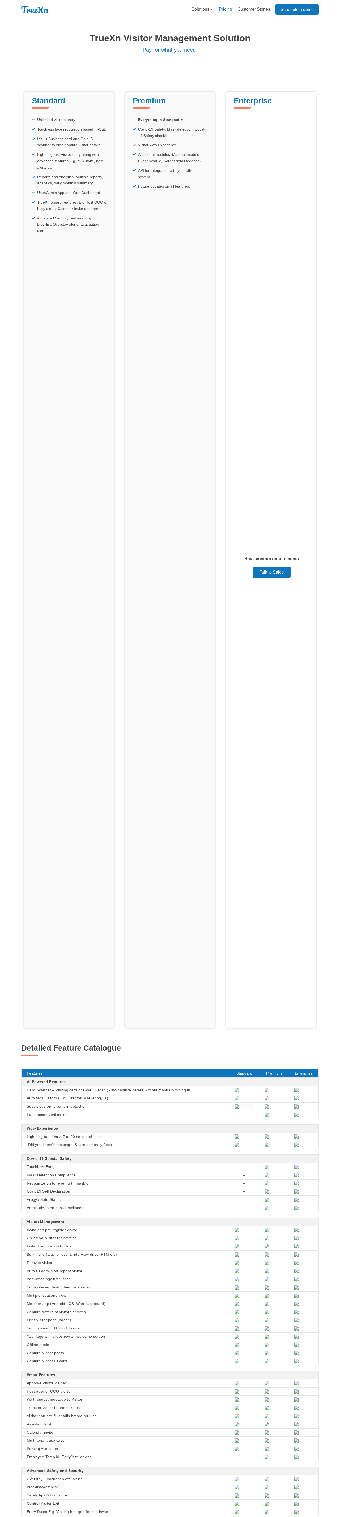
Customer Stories (253, 9)
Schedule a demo (297, 9)
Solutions (200, 9)
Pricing (225, 9)
